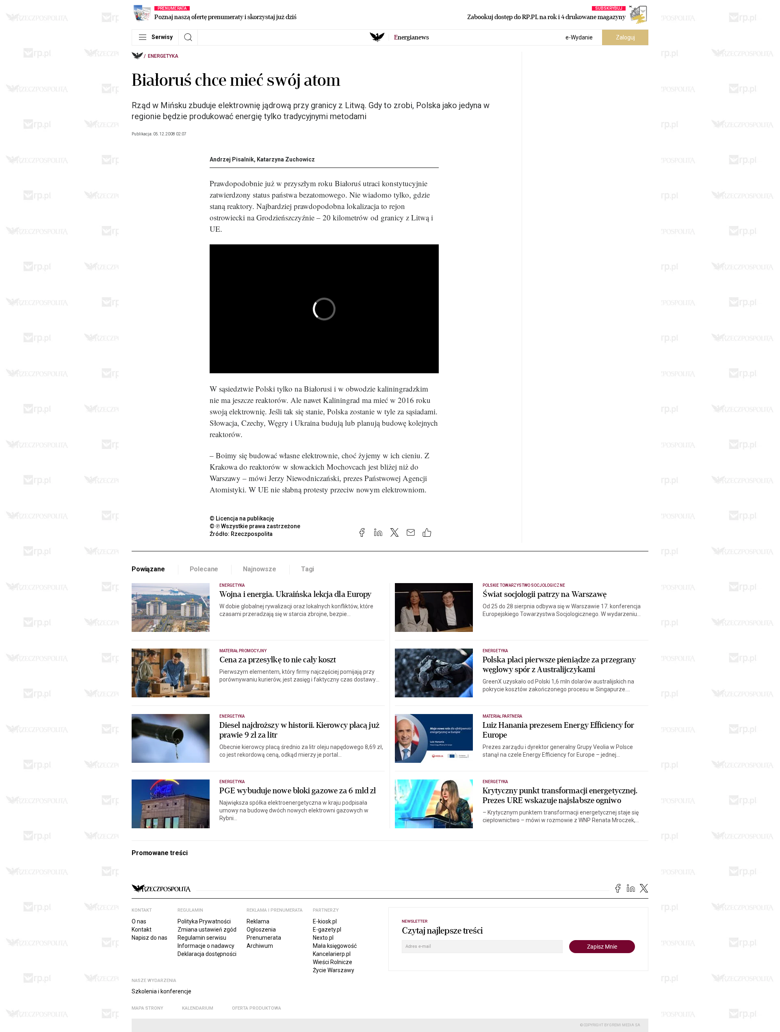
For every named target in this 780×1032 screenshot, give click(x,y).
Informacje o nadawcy (206, 946)
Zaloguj (625, 37)
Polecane (204, 569)
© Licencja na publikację (242, 518)
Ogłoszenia (261, 929)
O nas (139, 921)
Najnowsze (259, 569)
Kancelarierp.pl (332, 954)
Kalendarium (197, 1008)
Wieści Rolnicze (332, 962)
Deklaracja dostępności (207, 954)
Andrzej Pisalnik (232, 159)
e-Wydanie (579, 37)
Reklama (258, 921)
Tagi (307, 569)
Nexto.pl (323, 937)
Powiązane (148, 569)
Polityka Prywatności (204, 921)
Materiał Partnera (502, 716)
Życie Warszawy (333, 970)
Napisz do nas (149, 937)
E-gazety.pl (327, 929)
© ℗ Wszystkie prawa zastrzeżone (255, 526)
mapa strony (147, 1008)
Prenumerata (264, 937)
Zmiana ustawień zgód (207, 929)
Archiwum (260, 946)
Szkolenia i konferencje (161, 991)
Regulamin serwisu (202, 937)
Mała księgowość (335, 946)
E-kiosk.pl (325, 921)
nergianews (411, 37)
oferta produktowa (256, 1008)
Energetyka (163, 56)
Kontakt (142, 929)
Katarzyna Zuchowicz (286, 159)
